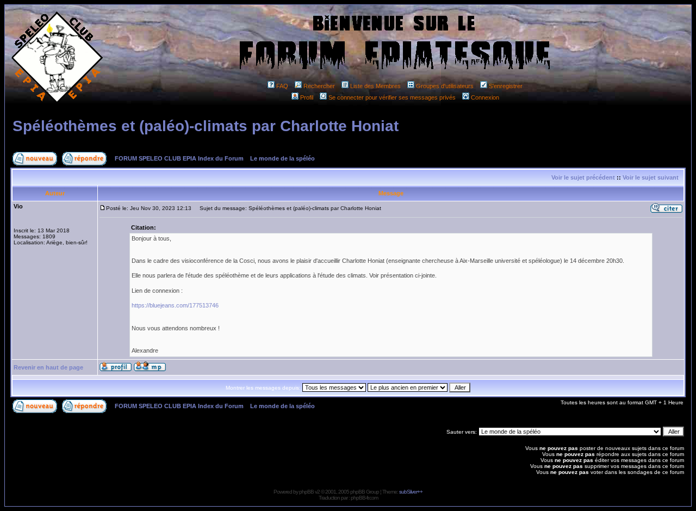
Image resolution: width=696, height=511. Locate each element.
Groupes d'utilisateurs (445, 86)
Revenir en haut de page (48, 367)
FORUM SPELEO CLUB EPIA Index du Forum (179, 158)
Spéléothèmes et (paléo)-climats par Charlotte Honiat (206, 126)
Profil (306, 97)
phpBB (306, 492)
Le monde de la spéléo (282, 158)
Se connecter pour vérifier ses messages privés (392, 97)
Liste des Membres (375, 86)
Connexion (485, 97)
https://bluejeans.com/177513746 (175, 305)
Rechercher (319, 86)
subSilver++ (410, 492)
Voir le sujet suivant (651, 177)
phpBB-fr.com (364, 498)
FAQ (282, 86)
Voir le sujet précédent (583, 177)
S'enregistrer (506, 86)
